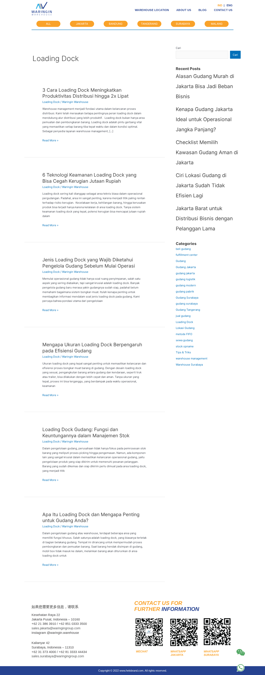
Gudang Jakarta (186, 267)
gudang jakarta (185, 273)
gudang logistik (185, 279)
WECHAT (141, 651)
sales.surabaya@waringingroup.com (58, 656)
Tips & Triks (183, 352)
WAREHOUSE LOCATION (152, 10)
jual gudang (183, 316)
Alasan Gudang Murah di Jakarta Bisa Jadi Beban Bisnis (205, 86)
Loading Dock (51, 102)
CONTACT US (223, 10)
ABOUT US (183, 10)
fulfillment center (187, 255)
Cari (178, 48)
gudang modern (186, 285)
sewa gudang (184, 340)
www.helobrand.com (131, 670)
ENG (229, 5)
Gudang (181, 261)
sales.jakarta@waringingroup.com (56, 628)
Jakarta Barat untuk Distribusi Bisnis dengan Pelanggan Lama (204, 218)
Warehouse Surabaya (189, 364)
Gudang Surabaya (187, 297)
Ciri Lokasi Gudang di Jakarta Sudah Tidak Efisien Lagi (201, 185)
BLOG (202, 10)
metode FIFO (184, 334)
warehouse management (191, 358)
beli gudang (183, 249)
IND (220, 5)
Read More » (50, 140)
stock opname (185, 346)
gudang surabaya (187, 303)
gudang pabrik (185, 291)
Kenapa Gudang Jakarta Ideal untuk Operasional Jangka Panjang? (204, 119)
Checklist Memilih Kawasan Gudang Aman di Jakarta (207, 152)
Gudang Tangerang (188, 309)
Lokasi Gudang (185, 328)
